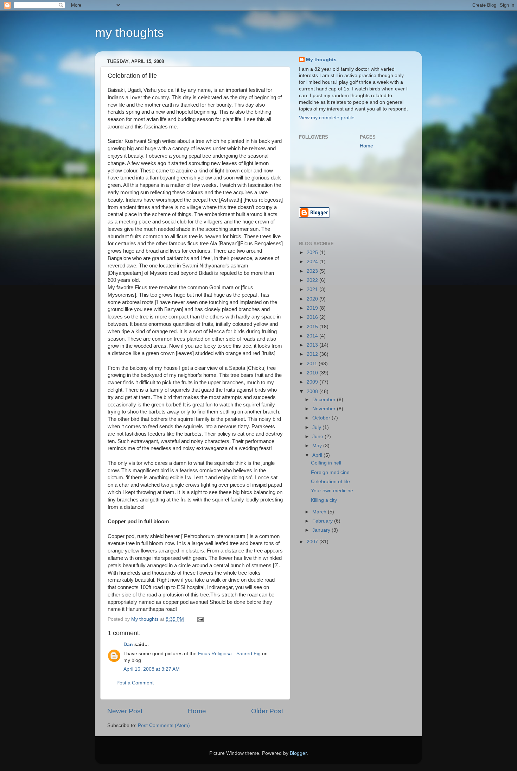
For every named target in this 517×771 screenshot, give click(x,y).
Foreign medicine (330, 472)
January (322, 530)
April (318, 455)
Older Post (267, 711)
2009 (313, 382)
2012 (313, 354)
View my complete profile (327, 117)
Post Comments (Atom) (164, 725)
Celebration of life (330, 481)
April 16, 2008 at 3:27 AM (151, 669)
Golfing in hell (326, 463)
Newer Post (124, 711)
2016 (313, 317)
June (318, 436)
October (322, 418)
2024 (313, 261)
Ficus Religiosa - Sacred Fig (229, 653)
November (324, 408)
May (317, 445)
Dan (128, 644)
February (323, 521)
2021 (313, 289)
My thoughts (321, 59)
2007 (313, 541)
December (324, 399)
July (317, 427)
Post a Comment (135, 682)
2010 (313, 372)
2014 (313, 336)
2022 (313, 280)
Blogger (298, 753)
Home (197, 711)
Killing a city (324, 500)
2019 (313, 308)
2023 (313, 271)
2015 (313, 326)
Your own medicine (332, 490)
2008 (313, 391)
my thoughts (129, 32)
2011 (313, 363)
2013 (313, 345)
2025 (313, 252)
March (320, 511)
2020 (313, 299)
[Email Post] (200, 619)
